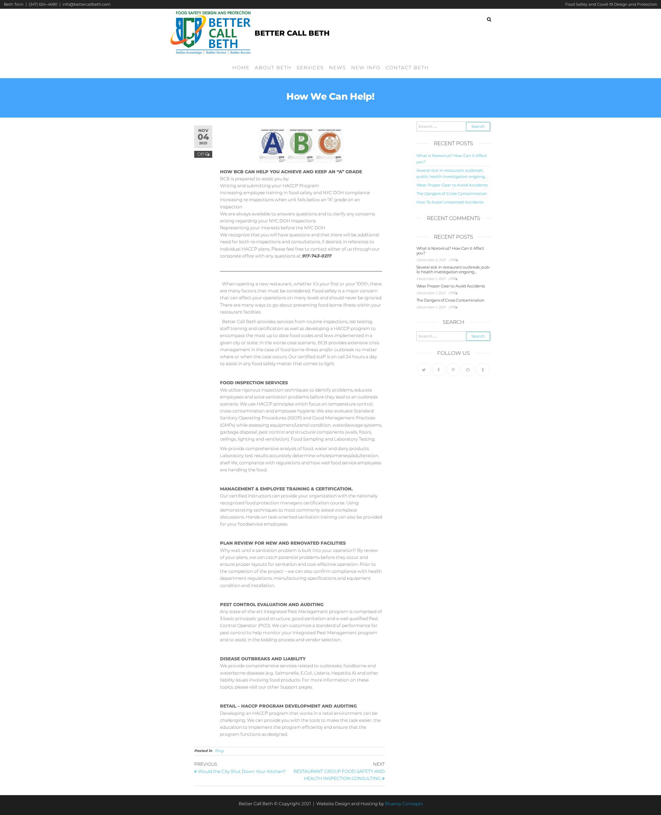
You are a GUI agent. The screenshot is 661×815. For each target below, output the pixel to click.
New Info (366, 67)
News (337, 67)
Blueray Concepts (404, 803)
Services (310, 67)
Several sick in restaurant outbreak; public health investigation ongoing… (453, 269)
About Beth (273, 67)
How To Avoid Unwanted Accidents (450, 202)
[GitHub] (468, 369)
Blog (219, 750)
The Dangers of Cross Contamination (451, 193)
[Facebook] (438, 369)
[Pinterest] (453, 369)
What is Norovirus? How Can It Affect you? (450, 250)
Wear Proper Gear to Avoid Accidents (452, 185)
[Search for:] (453, 126)
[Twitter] (423, 369)
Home (241, 67)
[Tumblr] (482, 369)
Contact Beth (407, 67)
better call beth (292, 33)
